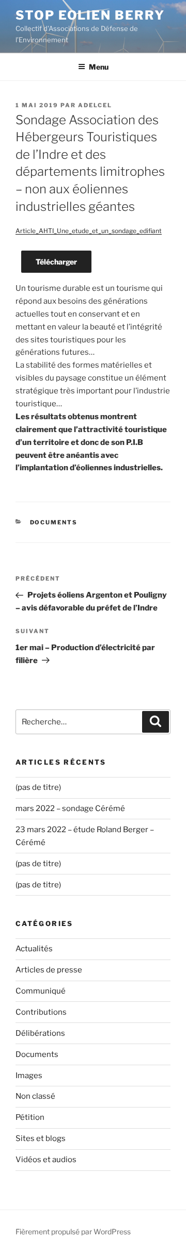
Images (29, 1075)
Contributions (41, 1012)
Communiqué (41, 991)
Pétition (30, 1117)
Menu (99, 66)
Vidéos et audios (46, 1159)
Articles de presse (49, 969)
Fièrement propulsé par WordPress (73, 1231)
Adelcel (95, 105)
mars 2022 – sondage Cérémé (70, 808)
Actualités (34, 948)
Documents (54, 522)
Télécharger (56, 261)
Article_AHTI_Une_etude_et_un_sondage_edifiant (89, 231)
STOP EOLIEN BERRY (90, 15)
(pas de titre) (38, 787)
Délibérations (40, 1033)
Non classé (35, 1096)
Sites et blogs (41, 1138)
